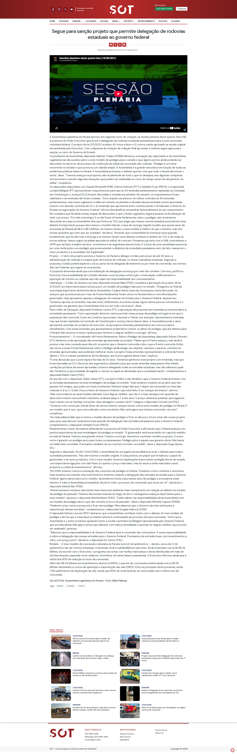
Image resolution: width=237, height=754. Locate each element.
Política (163, 21)
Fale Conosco (125, 737)
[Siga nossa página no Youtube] (71, 9)
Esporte (128, 21)
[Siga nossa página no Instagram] (59, 9)
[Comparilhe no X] (115, 45)
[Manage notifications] (233, 750)
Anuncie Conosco (127, 734)
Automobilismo (134, 25)
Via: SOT (54, 580)
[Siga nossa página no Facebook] (53, 9)
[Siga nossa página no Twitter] (65, 9)
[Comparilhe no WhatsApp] (120, 45)
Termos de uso (161, 730)
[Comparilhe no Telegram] (124, 45)
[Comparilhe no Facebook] (111, 45)
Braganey (80, 25)
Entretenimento (146, 21)
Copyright (175, 748)
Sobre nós (159, 733)
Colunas (175, 21)
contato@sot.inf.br (93, 740)
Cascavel (64, 21)
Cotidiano (91, 21)
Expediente (124, 740)
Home (52, 21)
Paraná (76, 21)
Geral (115, 21)
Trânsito (60, 586)
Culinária (120, 25)
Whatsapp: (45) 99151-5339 (96, 737)
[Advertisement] (118, 609)
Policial (104, 21)
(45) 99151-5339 (164, 8)
